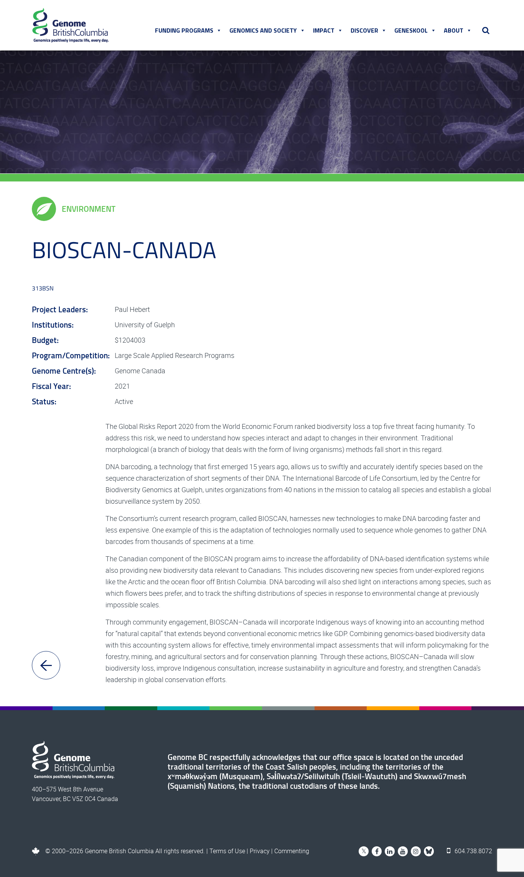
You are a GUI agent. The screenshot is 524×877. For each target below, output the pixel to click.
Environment (88, 208)
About (453, 30)
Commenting (291, 851)
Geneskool (411, 30)
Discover (364, 30)
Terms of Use (227, 851)
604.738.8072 (472, 851)
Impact (324, 30)
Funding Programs (184, 30)
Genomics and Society (263, 30)
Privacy (260, 851)
